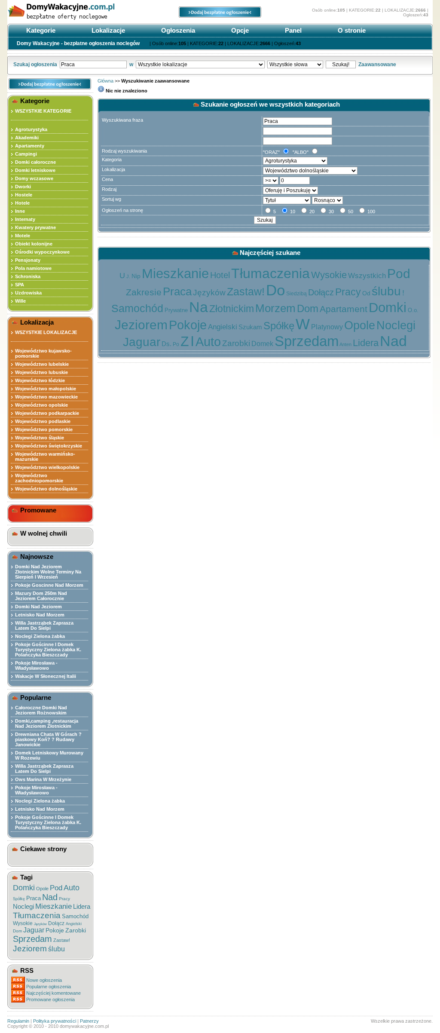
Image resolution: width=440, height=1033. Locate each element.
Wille (20, 300)
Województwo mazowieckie (46, 396)
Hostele (23, 194)
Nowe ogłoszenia (44, 980)
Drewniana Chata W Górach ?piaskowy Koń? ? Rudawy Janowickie (48, 739)
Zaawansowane (377, 64)
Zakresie (144, 292)
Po (176, 344)
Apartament (343, 309)
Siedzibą (296, 294)
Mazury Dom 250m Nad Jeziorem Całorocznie (41, 596)
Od (366, 293)
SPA (19, 284)
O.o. (413, 310)
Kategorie (39, 30)
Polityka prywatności (54, 1021)
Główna (105, 80)
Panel (292, 30)
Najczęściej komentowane (53, 993)
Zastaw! (61, 940)
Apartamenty (29, 145)
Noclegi (23, 906)
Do (275, 290)
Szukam (250, 327)
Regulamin (18, 1021)
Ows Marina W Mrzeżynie (43, 779)
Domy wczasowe (34, 178)
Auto (71, 887)
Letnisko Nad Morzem (39, 614)
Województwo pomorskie (44, 429)
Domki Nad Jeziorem (38, 606)
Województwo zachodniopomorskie (39, 478)
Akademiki (27, 137)
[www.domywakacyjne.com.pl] (71, 21)
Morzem (275, 308)
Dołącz (56, 923)
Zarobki (75, 930)
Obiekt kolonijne (33, 243)
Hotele (22, 202)
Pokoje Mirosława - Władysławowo (36, 665)
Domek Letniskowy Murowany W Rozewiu (49, 755)
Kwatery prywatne (35, 227)
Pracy (64, 898)
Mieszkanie (53, 906)
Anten (345, 344)
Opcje (239, 30)
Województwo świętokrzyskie (48, 445)
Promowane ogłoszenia (50, 999)
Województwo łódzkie (40, 380)
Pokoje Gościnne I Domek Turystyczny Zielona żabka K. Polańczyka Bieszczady (48, 649)
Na (198, 307)
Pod (56, 888)
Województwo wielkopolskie (47, 467)
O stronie (351, 30)
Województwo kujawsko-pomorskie (43, 353)
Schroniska (27, 276)
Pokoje (55, 930)
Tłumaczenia (37, 915)
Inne (20, 211)
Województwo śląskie (39, 437)
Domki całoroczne (35, 162)
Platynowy (327, 327)
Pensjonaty (27, 260)
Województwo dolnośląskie (46, 488)
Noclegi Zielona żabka (40, 636)
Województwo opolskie (41, 405)
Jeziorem (30, 948)
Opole (42, 888)
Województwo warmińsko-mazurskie (45, 456)
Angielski (74, 924)
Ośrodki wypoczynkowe (42, 251)
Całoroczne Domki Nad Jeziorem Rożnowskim (41, 710)
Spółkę (19, 899)
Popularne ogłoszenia (48, 986)
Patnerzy (89, 1021)
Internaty (25, 219)
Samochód (75, 916)
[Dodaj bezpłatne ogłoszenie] (220, 16)
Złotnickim (231, 308)
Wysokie (23, 923)
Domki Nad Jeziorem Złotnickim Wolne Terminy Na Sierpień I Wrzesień (48, 571)
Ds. (166, 343)
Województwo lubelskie (42, 364)
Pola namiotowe (33, 268)
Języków (40, 924)
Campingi (26, 153)
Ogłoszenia (177, 30)
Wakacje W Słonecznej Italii (45, 676)
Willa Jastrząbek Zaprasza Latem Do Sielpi (44, 625)
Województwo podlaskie (42, 421)
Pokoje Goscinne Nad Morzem (49, 585)
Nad (50, 897)
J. (128, 276)
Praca (33, 898)
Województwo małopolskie (45, 388)
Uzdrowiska (28, 292)
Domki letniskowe (35, 170)
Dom (17, 931)
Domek (262, 343)
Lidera (81, 906)
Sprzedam (32, 939)
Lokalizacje (107, 30)
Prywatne (176, 310)
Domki (24, 887)
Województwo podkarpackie (47, 413)
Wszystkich (367, 276)
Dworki (23, 186)
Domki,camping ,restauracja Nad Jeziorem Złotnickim (46, 723)
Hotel (220, 275)
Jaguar (33, 930)
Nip (136, 276)
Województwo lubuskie (41, 372)
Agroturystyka (31, 129)
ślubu (56, 949)
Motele (22, 235)
